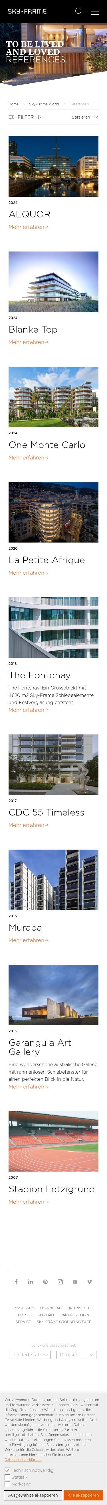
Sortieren (81, 117)
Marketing (21, 1484)
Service (23, 1322)
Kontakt (46, 1315)
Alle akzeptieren (83, 1495)
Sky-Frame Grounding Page (64, 1322)
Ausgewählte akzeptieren (33, 1495)
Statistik (20, 1477)
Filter (29, 117)
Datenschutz (80, 1308)
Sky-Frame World (44, 104)
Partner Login (74, 1315)
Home (14, 104)
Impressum (24, 1308)
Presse (25, 1315)
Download (51, 1308)
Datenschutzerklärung (23, 1459)
